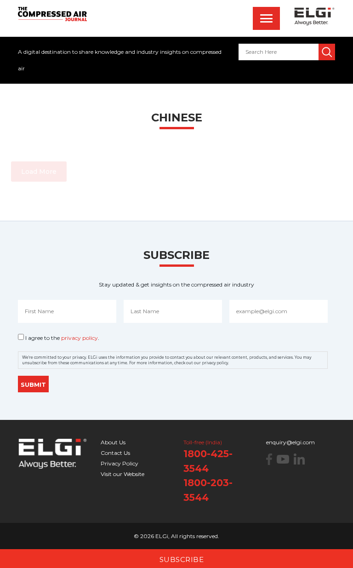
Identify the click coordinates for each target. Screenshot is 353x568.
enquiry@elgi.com (290, 442)
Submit (33, 384)
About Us (113, 442)
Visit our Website (122, 473)
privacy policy (79, 337)
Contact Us (115, 452)
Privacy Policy (119, 463)
